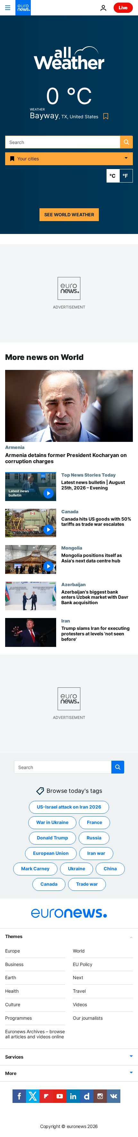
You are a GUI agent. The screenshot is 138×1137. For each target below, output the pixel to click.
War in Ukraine (52, 822)
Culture (12, 1004)
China (110, 868)
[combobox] (69, 142)
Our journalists (88, 1018)
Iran (65, 620)
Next (78, 977)
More (10, 1073)
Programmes (18, 1018)
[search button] (126, 142)
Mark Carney (35, 868)
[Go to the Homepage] (23, 7)
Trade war (87, 884)
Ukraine (76, 868)
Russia (94, 837)
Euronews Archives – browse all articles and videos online (35, 1034)
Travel (79, 991)
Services (14, 1057)
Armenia (14, 447)
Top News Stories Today (88, 474)
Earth (10, 977)
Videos (80, 1004)
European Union (51, 853)
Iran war (96, 853)
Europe (12, 950)
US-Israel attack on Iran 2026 (69, 807)
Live (123, 7)
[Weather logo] (69, 60)
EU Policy (82, 964)
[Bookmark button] (104, 116)
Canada (69, 511)
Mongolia (71, 547)
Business (14, 964)
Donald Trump (52, 837)
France (94, 822)
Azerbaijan (73, 584)
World (79, 950)
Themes (13, 936)
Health (12, 991)
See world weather (69, 214)
